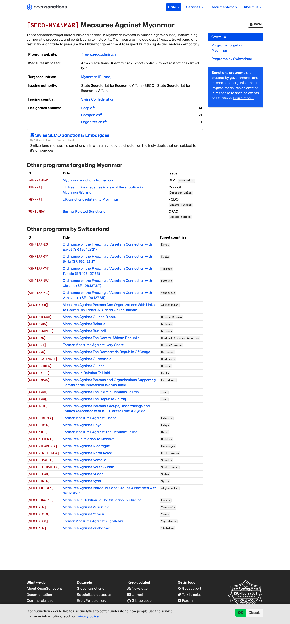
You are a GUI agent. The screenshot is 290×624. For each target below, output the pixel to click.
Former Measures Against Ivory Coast (93, 345)
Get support (191, 588)
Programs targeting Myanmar (227, 47)
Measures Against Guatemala (87, 359)
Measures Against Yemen (83, 514)
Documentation (224, 7)
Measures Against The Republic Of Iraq (94, 399)
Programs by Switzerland (231, 59)
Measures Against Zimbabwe (86, 528)
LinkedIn (138, 595)
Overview (218, 37)
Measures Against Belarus (84, 324)
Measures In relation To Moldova (89, 439)
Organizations (92, 122)
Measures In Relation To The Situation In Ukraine (102, 500)
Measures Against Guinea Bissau (89, 317)
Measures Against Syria (82, 481)
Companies (90, 115)
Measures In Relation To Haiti (86, 373)
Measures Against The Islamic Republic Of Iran (101, 392)
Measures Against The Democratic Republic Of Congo (106, 352)
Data (172, 7)
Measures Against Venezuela (86, 507)
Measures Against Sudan (83, 474)
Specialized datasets (94, 595)
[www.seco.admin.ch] (82, 54)
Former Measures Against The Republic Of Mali (101, 432)
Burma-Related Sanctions (84, 211)
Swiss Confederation (97, 99)
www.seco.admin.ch (100, 54)
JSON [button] (257, 24)
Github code (142, 601)
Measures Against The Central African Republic (101, 338)
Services (193, 7)
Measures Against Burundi (84, 331)
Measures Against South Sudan (88, 467)
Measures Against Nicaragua (86, 446)
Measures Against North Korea (87, 453)
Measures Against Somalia (84, 460)
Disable (255, 613)
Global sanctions (90, 588)
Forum (187, 601)
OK (240, 613)
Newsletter (140, 588)
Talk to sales (191, 595)
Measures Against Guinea (84, 366)
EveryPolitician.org (92, 601)
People (86, 108)
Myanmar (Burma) (96, 77)
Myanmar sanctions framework (88, 180)
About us (251, 7)
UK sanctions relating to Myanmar (90, 199)
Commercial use (40, 601)
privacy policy (88, 616)
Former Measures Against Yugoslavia (93, 521)
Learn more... (243, 98)
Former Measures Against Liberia (90, 418)
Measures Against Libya (82, 425)
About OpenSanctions (44, 588)
